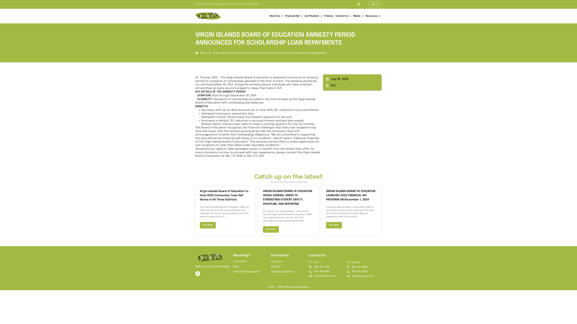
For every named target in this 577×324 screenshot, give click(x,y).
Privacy (275, 266)
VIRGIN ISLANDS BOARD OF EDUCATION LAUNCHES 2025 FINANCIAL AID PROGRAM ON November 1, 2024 (350, 195)
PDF (333, 85)
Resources (372, 16)
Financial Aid (292, 16)
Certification (312, 16)
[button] (359, 4)
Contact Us (342, 16)
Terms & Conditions (282, 271)
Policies (328, 16)
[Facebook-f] (197, 273)
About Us (275, 16)
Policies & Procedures (246, 271)
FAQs (236, 266)
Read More (208, 225)
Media (356, 16)
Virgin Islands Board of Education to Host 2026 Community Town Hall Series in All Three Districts (224, 195)
